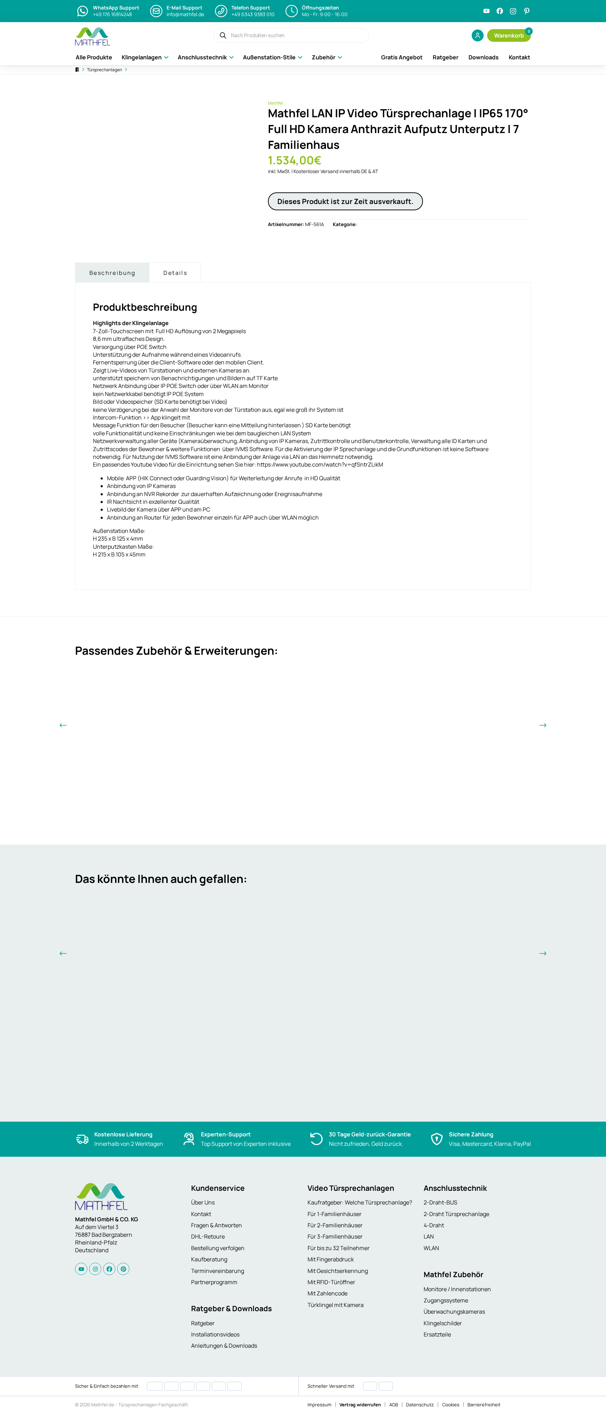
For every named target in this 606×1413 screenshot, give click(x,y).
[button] (509, 35)
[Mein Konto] (478, 35)
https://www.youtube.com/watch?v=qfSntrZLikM (320, 464)
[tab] (112, 273)
